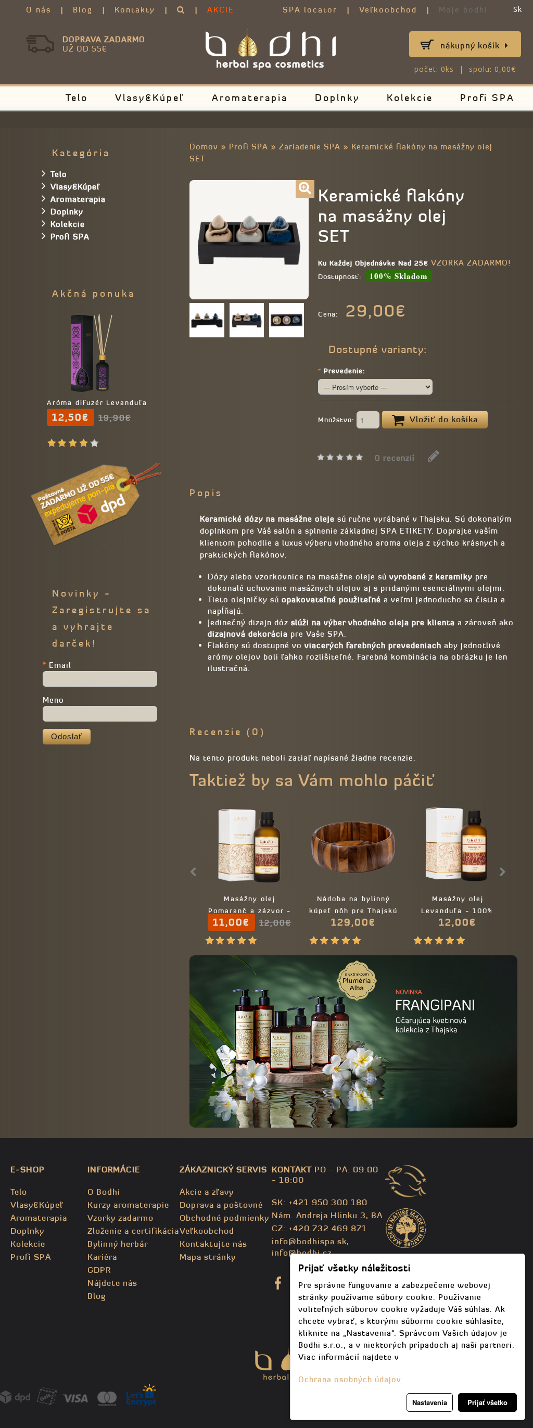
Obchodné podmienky (224, 1217)
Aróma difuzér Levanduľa (97, 402)
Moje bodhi (463, 10)
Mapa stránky (208, 1257)
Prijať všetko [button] (487, 1402)
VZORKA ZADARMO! (471, 263)
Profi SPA (487, 98)
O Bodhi (103, 1191)
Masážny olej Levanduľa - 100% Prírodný (457, 910)
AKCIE (220, 10)
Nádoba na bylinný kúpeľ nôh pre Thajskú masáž (353, 910)
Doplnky (337, 98)
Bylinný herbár (117, 1244)
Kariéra (102, 1257)
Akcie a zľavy (207, 1191)
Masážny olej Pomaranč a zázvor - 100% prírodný (249, 910)
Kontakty (135, 10)
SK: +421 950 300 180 (319, 1202)
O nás (38, 10)
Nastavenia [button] (429, 1402)
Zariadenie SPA (309, 146)
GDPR (99, 1270)
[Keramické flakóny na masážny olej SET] (305, 189)
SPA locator (310, 10)
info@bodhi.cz (302, 1252)
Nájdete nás (112, 1283)
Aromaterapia (250, 98)
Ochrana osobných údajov (349, 1379)
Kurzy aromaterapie (128, 1204)
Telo (77, 98)
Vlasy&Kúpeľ (150, 98)
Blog (83, 10)
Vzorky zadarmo (120, 1217)
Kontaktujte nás (213, 1244)
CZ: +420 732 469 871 (319, 1228)
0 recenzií (395, 458)
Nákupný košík (470, 45)
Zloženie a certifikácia (133, 1230)
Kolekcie (410, 98)
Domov (203, 146)
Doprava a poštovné (221, 1204)
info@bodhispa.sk (309, 1241)
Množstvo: (337, 419)
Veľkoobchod (388, 10)
